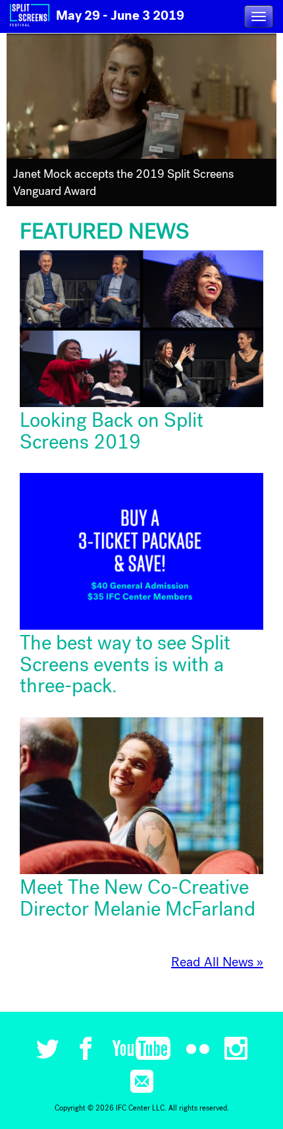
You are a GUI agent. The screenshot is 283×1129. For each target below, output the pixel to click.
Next (260, 120)
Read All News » (217, 962)
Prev (22, 120)
